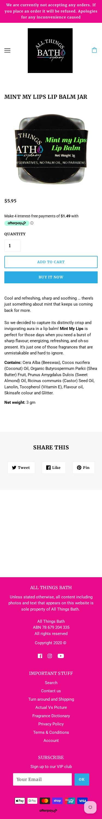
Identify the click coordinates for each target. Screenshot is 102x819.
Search (51, 682)
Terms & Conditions (51, 732)
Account (51, 740)
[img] (40, 655)
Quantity (12, 234)
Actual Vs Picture (51, 707)
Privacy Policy (51, 724)
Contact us (51, 690)
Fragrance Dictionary (51, 715)
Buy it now (51, 277)
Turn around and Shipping (51, 699)
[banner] (50, 50)
